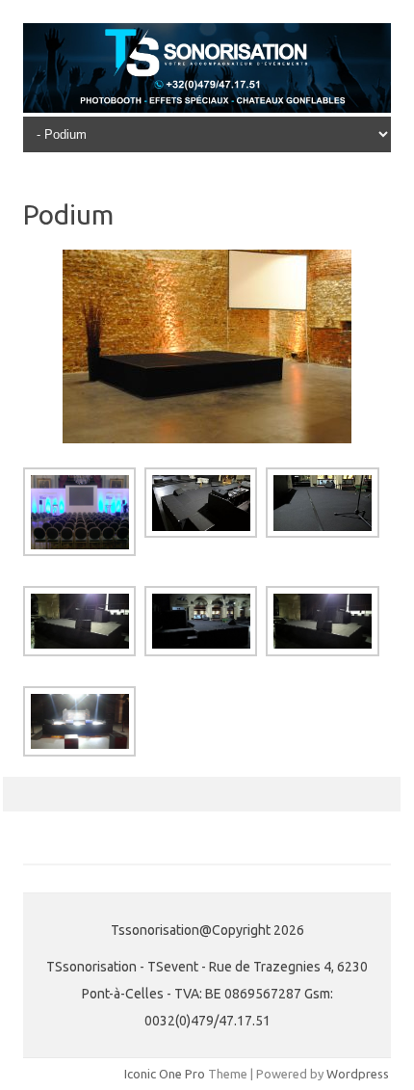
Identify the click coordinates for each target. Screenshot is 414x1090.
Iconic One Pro (164, 1073)
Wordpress (357, 1073)
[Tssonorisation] (207, 108)
